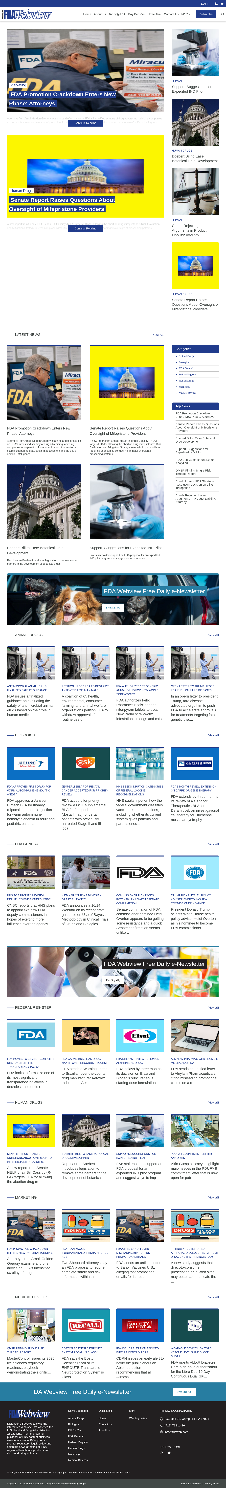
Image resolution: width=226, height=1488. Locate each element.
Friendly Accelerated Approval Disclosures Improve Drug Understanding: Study (194, 1252)
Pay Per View (137, 14)
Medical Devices (187, 392)
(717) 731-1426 (174, 1425)
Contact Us (171, 14)
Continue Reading (85, 123)
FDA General (186, 368)
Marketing (184, 386)
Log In (205, 3)
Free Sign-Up (113, 607)
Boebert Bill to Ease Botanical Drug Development (195, 440)
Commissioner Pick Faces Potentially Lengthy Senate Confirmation (137, 899)
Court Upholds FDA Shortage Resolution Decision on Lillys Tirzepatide (195, 485)
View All (158, 334)
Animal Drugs (186, 356)
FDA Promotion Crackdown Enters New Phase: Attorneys (195, 415)
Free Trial (155, 14)
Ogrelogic (80, 1483)
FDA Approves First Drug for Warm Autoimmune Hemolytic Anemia (29, 790)
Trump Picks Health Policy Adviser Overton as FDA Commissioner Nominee (191, 899)
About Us (100, 14)
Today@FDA (117, 14)
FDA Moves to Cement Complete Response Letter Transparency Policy (30, 1063)
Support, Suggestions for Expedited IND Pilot (126, 548)
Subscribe (206, 14)
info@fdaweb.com (176, 1432)
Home (87, 14)
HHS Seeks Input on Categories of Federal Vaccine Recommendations (139, 790)
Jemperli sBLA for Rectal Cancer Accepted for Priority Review (85, 790)
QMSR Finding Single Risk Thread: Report (193, 472)
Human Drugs (182, 81)
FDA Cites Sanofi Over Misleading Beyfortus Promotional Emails (133, 1252)
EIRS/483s (74, 1430)
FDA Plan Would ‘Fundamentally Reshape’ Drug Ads (85, 1252)
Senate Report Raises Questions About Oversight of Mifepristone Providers (195, 304)
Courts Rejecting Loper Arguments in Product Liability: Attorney (190, 230)
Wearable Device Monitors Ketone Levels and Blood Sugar (191, 1352)
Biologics (184, 362)
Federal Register (187, 374)
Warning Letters (138, 1418)
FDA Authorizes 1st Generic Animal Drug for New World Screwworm (137, 690)
